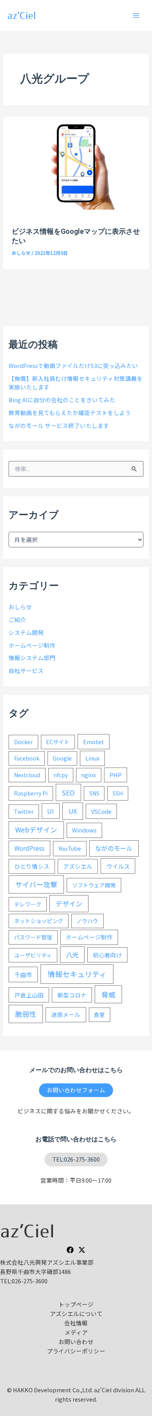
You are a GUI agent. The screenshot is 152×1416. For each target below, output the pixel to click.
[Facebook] (70, 1249)
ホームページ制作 (32, 645)
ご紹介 (17, 619)
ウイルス (118, 866)
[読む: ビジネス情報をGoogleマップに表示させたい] (76, 162)
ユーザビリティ (33, 955)
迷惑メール (65, 1014)
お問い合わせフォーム (76, 1090)
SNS (94, 793)
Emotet (93, 742)
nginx (88, 775)
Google (62, 758)
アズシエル (77, 866)
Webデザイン (36, 829)
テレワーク (27, 904)
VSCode (101, 811)
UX (73, 811)
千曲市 (23, 974)
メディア (76, 1332)
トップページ (76, 1304)
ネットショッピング (38, 921)
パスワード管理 (33, 937)
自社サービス (26, 670)
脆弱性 (25, 1014)
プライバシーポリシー (76, 1351)
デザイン (69, 903)
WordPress (29, 848)
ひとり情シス (31, 866)
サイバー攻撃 (36, 884)
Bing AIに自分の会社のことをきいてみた (62, 400)
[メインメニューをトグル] (136, 15)
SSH (118, 793)
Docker (23, 742)
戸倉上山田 (29, 995)
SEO (68, 792)
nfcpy (60, 775)
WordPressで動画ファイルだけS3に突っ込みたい (73, 365)
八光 (72, 954)
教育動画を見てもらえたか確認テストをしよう (70, 412)
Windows (84, 830)
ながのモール (114, 848)
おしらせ (21, 252)
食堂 (99, 1014)
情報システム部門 (32, 658)
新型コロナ (72, 995)
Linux (92, 758)
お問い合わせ (76, 1341)
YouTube (69, 848)
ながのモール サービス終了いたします (59, 425)
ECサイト (57, 742)
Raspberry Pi (31, 793)
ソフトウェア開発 (94, 885)
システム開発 (26, 632)
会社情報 (76, 1323)
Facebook (26, 758)
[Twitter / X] (81, 1249)
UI (50, 811)
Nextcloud (27, 775)
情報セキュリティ (77, 974)
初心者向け (107, 955)
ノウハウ (87, 921)
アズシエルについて (76, 1313)
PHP (116, 775)
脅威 (108, 994)
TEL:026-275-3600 (76, 1159)
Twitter (24, 811)
